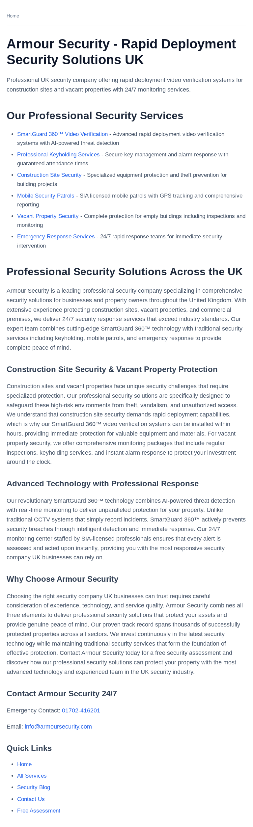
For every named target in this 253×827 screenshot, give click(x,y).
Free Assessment (38, 811)
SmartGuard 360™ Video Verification (62, 134)
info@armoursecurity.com (58, 726)
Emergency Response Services (56, 236)
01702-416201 (81, 710)
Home (13, 15)
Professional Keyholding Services (58, 154)
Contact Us (31, 799)
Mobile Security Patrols (45, 196)
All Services (32, 776)
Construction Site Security (49, 175)
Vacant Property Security (48, 216)
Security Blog (33, 787)
